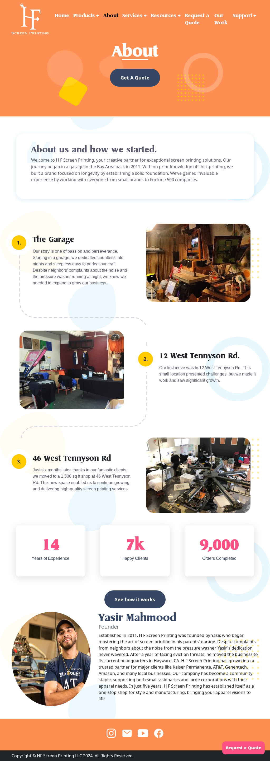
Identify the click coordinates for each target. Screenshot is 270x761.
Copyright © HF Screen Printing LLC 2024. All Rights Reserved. (73, 756)
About (110, 15)
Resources (163, 15)
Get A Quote (135, 77)
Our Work (220, 19)
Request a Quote (197, 19)
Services (132, 15)
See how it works (135, 599)
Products (84, 15)
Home (62, 15)
